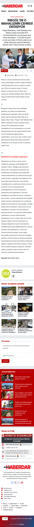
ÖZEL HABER (14, 505)
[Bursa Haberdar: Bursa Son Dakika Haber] (12, 6)
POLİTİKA (30, 11)
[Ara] (29, 6)
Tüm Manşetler (8, 494)
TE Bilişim (21, 524)
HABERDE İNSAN (8, 510)
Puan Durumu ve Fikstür (10, 492)
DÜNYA (11, 507)
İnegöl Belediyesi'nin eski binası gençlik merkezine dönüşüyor (9, 331)
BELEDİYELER (13, 11)
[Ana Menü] (31, 6)
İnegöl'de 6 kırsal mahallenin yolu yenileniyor (7, 298)
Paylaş (5, 70)
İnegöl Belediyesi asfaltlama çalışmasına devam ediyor (25, 331)
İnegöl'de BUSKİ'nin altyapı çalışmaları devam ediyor (24, 298)
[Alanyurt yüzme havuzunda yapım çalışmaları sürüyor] (9, 307)
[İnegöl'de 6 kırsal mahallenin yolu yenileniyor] (9, 291)
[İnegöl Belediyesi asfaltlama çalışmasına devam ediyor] (25, 323)
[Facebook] (12, 482)
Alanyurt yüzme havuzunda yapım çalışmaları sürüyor (8, 314)
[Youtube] (21, 482)
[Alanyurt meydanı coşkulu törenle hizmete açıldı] (25, 307)
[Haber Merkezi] (6, 273)
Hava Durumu (8, 488)
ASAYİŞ (22, 11)
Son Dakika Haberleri (10, 496)
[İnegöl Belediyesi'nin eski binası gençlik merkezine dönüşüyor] (9, 323)
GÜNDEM (19, 507)
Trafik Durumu (8, 490)
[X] (15, 482)
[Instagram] (18, 482)
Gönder (5, 361)
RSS (5, 518)
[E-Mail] (13, 276)
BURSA (3, 11)
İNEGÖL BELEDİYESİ (17, 17)
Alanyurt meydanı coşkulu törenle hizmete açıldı (23, 314)
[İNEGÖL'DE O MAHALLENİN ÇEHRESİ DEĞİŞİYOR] (17, 58)
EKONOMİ (24, 505)
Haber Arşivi (7, 498)
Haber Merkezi (10, 75)
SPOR (4, 507)
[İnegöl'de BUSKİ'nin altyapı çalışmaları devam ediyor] (25, 291)
